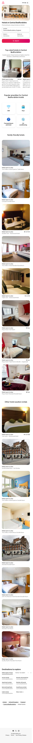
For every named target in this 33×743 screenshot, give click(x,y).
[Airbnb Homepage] (3, 2)
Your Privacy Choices (21, 735)
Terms (12, 735)
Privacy (7, 735)
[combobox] (16, 30)
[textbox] (9, 36)
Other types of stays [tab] (7, 672)
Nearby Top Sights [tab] (20, 672)
